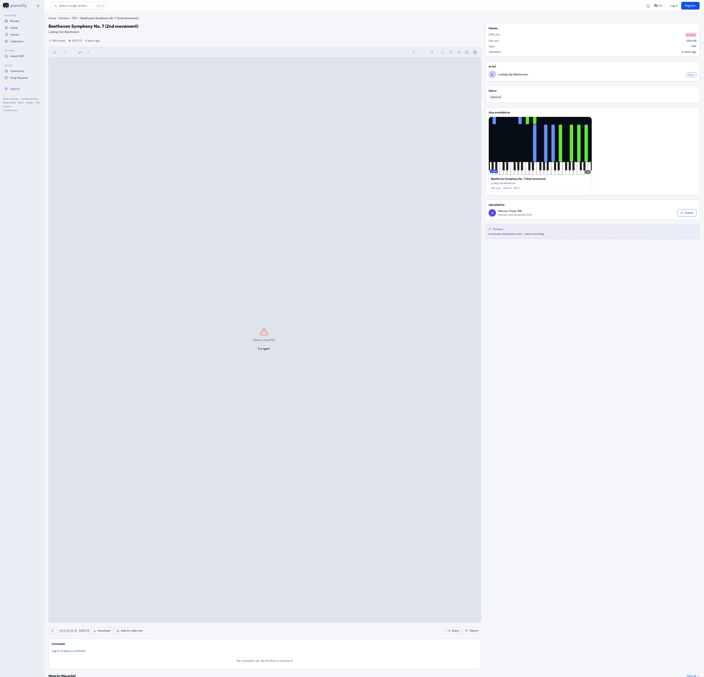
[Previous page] (65, 52)
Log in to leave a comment (69, 651)
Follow (691, 75)
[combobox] (79, 6)
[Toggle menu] (38, 6)
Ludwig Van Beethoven (64, 32)
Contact (29, 102)
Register (690, 6)
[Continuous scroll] (458, 52)
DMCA (21, 102)
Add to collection (132, 631)
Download (104, 631)
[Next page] (88, 52)
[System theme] (648, 6)
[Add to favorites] (53, 631)
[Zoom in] (432, 52)
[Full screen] (467, 52)
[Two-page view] (450, 52)
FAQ (37, 102)
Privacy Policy (9, 102)
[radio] (61, 631)
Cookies (7, 106)
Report (474, 631)
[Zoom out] (413, 52)
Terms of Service (11, 99)
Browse (64, 18)
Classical (496, 97)
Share (455, 631)
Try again (264, 349)
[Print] (475, 52)
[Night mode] (442, 52)
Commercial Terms (29, 99)
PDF (74, 18)
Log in (674, 6)
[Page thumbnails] (54, 52)
